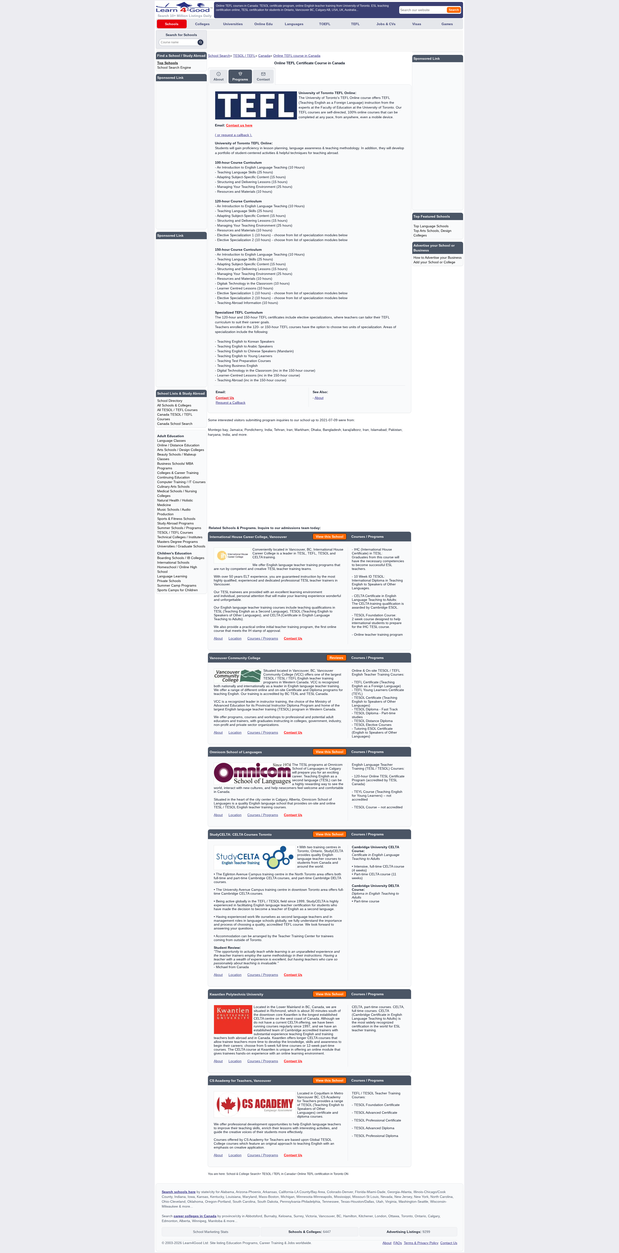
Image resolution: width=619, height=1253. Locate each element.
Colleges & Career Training (178, 473)
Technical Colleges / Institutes (179, 537)
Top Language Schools (431, 226)
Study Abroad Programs (175, 523)
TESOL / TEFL (244, 56)
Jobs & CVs (386, 24)
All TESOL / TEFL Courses (177, 410)
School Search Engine (174, 67)
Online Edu (263, 24)
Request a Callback (230, 403)
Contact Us (225, 398)
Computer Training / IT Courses (181, 482)
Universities (233, 24)
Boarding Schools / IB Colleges (180, 558)
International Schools (173, 562)
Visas (416, 24)
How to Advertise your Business (437, 257)
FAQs (397, 1243)
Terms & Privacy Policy (421, 1243)
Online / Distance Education (178, 445)
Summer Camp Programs (176, 585)
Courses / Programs (262, 638)
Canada (264, 56)
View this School (329, 536)
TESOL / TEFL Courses (175, 532)
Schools (171, 24)
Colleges (202, 24)
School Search (219, 56)
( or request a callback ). (233, 135)
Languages (294, 24)
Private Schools (169, 581)
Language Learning (172, 576)
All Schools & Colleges (174, 405)
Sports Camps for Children (177, 590)
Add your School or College (434, 262)
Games (447, 24)
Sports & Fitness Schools (176, 519)
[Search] (200, 42)
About (319, 398)
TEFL (355, 24)
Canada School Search (174, 424)
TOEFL (325, 24)
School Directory (169, 401)
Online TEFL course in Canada (296, 56)
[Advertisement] (296, 41)
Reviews (336, 658)
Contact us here (239, 125)
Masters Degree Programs (177, 542)
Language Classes (171, 440)
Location (235, 638)
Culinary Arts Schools (173, 486)
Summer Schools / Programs (179, 528)
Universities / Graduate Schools (181, 546)
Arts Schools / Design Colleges (180, 450)
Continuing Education (173, 477)
